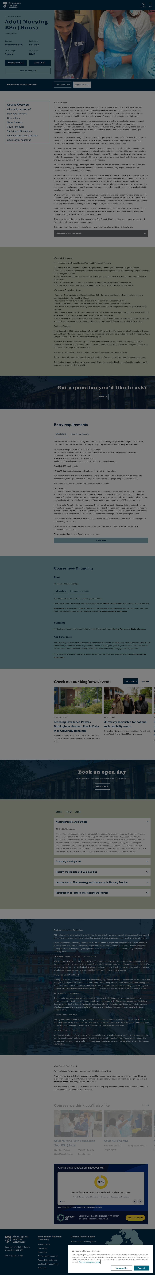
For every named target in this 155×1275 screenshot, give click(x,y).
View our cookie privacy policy (89, 1262)
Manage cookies (121, 1268)
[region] (110, 1259)
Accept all (141, 1268)
